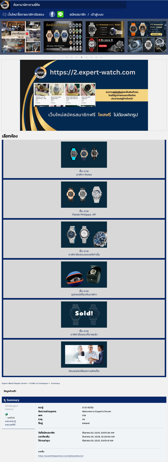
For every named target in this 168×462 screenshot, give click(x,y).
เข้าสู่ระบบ (97, 14)
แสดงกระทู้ (10, 421)
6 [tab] (91, 57)
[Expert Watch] (5, 9)
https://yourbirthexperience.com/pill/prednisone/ (61, 455)
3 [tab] (76, 57)
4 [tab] (81, 57)
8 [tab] (101, 57)
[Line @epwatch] (60, 14)
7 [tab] (96, 57)
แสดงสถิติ (10, 424)
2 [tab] (71, 57)
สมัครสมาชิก (78, 14)
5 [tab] (86, 57)
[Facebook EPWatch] (52, 14)
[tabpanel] (36, 36)
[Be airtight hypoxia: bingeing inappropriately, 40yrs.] (6, 414)
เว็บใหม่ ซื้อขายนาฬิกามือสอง (25, 14)
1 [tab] (66, 57)
